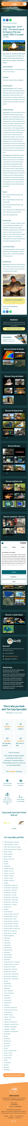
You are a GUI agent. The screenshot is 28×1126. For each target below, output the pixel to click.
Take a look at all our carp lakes (13, 1075)
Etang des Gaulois (7, 85)
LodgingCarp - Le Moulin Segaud (11, 1031)
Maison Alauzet (7, 1033)
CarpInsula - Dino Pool (8, 871)
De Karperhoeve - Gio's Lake (10, 892)
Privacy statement (19, 1116)
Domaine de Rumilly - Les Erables (11, 926)
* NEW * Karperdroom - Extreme (11, 844)
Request (4, 339)
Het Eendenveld (7, 983)
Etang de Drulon (7, 945)
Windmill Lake (7, 1069)
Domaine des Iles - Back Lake (10, 930)
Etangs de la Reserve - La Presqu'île (12, 962)
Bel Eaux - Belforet (8, 851)
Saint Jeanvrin (7, 1045)
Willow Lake (6, 1067)
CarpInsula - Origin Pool (9, 880)
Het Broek (6, 981)
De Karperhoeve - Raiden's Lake (11, 899)
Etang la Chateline (7, 66)
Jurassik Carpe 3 (7, 1002)
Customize (13, 576)
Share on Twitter (4, 20)
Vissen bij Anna (7, 1062)
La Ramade (6, 1005)
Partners (11, 1116)
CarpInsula (5, 77)
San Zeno (6, 1048)
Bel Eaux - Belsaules (8, 854)
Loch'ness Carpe (7, 1019)
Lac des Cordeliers (8, 1012)
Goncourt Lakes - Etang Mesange (11, 974)
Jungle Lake (6, 995)
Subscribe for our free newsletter (14, 300)
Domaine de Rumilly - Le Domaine (11, 921)
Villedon (5, 1060)
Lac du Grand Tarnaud (8, 246)
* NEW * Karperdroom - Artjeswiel (11, 842)
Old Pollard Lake (7, 1041)
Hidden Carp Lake (8, 986)
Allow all (14, 572)
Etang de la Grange (8, 950)
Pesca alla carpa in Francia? (7, 1113)
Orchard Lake (7, 1043)
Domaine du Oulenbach (9, 935)
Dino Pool (20, 80)
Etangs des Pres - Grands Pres (10, 969)
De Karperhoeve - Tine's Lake (10, 904)
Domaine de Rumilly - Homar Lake (11, 914)
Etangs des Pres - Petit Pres (10, 971)
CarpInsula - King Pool (8, 875)
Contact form (18, 1117)
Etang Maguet (7, 959)
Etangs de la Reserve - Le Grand (11, 964)
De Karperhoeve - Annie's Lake (10, 885)
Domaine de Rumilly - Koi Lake (10, 916)
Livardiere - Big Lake (8, 1014)
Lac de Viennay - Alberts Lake (10, 1007)
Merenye (5, 192)
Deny (14, 581)
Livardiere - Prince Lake (9, 1017)
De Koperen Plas (7, 261)
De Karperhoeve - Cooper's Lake (11, 887)
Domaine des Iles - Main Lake (10, 933)
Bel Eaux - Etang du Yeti (9, 859)
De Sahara (6, 909)
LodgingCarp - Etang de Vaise (10, 1021)
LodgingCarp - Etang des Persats (11, 1024)
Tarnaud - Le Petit (8, 1055)
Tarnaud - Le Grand (8, 1053)
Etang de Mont (7, 952)
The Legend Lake (7, 1057)
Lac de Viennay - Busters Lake (10, 1009)
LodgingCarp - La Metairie (9, 1029)
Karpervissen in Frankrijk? (7, 1111)
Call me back (10, 1117)
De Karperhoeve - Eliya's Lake (10, 890)
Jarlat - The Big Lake (8, 990)
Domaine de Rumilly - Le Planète (11, 923)
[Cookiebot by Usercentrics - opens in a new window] (20, 543)
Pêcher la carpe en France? (20, 1113)
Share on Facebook (7, 20)
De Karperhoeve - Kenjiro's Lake (11, 897)
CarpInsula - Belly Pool (9, 868)
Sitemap (6, 1116)
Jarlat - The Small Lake (9, 993)
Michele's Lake (7, 1038)
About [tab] (23, 547)
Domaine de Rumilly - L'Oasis (10, 918)
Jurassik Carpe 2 (7, 1000)
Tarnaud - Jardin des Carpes (10, 1050)
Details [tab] (14, 547)
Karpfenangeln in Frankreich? (19, 1111)
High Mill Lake (7, 988)
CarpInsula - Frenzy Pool (9, 873)
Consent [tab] (5, 547)
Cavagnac (6, 883)
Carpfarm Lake (7, 866)
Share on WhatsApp (10, 20)
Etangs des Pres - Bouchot (10, 966)
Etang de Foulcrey (8, 947)
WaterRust (6, 1065)
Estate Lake (6, 940)
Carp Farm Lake (7, 220)
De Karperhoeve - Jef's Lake (10, 895)
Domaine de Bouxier (8, 911)
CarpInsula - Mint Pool (8, 878)
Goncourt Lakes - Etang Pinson (10, 976)
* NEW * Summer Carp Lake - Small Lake (12, 849)
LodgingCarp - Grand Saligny (10, 1026)
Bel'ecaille (6, 861)
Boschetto (6, 863)
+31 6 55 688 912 (14, 1104)
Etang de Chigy (7, 942)
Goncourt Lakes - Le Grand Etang (11, 978)
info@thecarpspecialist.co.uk (11, 656)
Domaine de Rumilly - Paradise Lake (12, 928)
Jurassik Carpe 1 (7, 998)
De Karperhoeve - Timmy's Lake (11, 902)
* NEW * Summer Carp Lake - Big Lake (12, 847)
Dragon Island (7, 938)
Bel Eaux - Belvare (8, 856)
